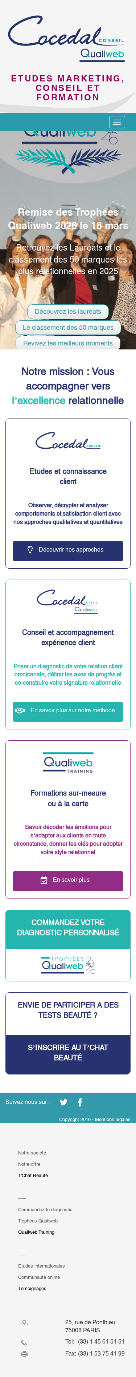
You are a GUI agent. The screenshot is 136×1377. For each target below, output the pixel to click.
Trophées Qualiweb (38, 1221)
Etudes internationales (41, 1266)
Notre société (32, 1153)
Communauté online (39, 1277)
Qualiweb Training (36, 1232)
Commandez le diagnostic (45, 1209)
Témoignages (32, 1288)
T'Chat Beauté (33, 1175)
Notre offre (29, 1164)
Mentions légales (113, 1119)
